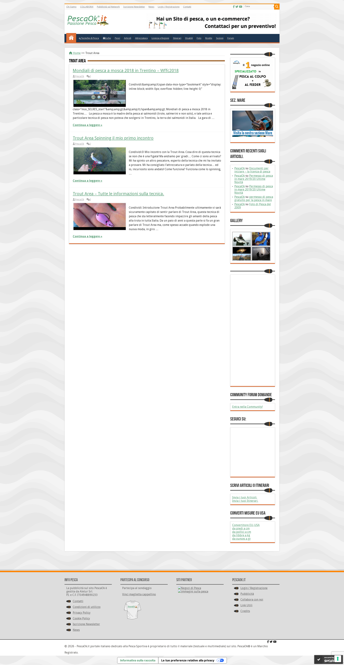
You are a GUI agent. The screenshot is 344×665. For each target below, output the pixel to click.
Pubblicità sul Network (108, 6)
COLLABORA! (86, 6)
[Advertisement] (252, 330)
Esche (108, 38)
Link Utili (246, 605)
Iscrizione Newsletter (134, 6)
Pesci (117, 38)
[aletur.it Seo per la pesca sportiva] (211, 28)
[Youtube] (240, 6)
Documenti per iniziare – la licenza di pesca (252, 170)
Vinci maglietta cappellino (139, 594)
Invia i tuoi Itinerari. (245, 501)
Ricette (208, 38)
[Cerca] (277, 7)
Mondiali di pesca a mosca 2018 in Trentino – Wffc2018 (126, 70)
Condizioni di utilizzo (87, 607)
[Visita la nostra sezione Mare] (252, 136)
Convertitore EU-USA (246, 525)
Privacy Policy (81, 612)
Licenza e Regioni (160, 38)
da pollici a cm (241, 532)
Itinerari (177, 38)
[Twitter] (236, 6)
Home (76, 53)
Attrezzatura (141, 38)
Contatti (187, 6)
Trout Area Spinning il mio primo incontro (113, 138)
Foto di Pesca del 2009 (252, 206)
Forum (230, 38)
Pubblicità (247, 594)
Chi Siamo (71, 6)
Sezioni (219, 38)
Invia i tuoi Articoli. (244, 497)
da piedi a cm (241, 528)
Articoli (127, 38)
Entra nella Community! (247, 406)
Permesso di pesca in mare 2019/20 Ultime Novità (253, 179)
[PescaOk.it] (88, 23)
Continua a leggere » (87, 125)
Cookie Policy (81, 618)
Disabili (189, 38)
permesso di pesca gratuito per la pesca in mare (253, 198)
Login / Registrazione (169, 6)
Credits (245, 611)
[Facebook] (234, 6)
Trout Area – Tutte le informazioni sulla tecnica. (118, 193)
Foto (199, 38)
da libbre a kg (241, 535)
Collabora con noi (251, 599)
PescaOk (79, 76)
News (151, 6)
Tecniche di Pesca (90, 38)
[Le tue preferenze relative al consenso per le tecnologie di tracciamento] (337, 658)
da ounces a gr (241, 538)
